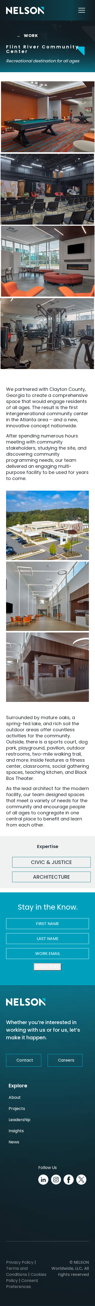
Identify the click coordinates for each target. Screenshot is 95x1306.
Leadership (19, 1120)
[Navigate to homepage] (25, 10)
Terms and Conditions (17, 1271)
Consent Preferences (22, 1284)
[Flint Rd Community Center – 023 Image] (47, 596)
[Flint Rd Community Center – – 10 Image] (47, 667)
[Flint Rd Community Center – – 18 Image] (47, 189)
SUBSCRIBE (47, 967)
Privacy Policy (19, 1262)
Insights (16, 1131)
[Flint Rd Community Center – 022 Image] (47, 261)
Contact (24, 1060)
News (14, 1142)
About (15, 1097)
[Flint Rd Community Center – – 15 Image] (47, 333)
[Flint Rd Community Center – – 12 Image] (47, 116)
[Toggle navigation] (81, 10)
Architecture (51, 876)
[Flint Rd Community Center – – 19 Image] (47, 525)
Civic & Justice (51, 862)
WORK (29, 36)
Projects (17, 1108)
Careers (66, 1060)
